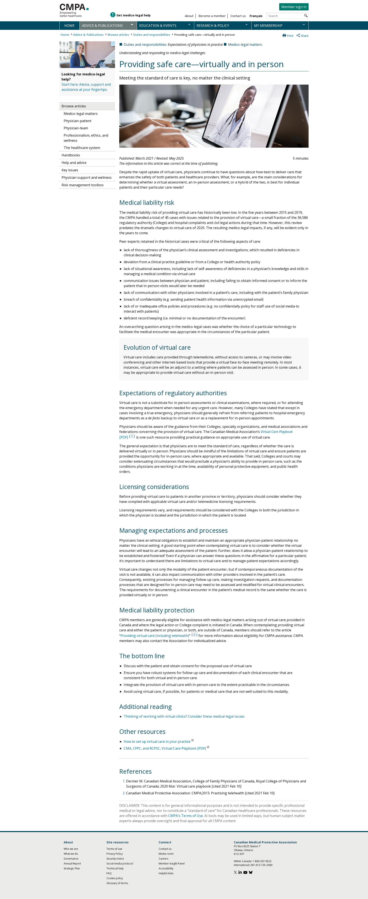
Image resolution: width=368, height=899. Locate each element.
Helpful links (166, 873)
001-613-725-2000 (261, 865)
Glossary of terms (117, 883)
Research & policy (213, 25)
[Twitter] (236, 873)
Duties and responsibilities (151, 35)
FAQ (109, 873)
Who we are (71, 849)
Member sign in (293, 6)
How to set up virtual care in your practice (157, 741)
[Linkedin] (241, 873)
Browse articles (118, 35)
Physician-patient (77, 120)
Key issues (70, 170)
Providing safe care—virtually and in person (204, 35)
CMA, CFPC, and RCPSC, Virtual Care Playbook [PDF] (165, 748)
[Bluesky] (251, 873)
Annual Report (72, 863)
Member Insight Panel (172, 863)
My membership (268, 25)
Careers (163, 858)
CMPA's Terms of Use (185, 815)
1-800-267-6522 (262, 861)
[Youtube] (245, 873)
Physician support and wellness (87, 177)
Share (305, 36)
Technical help (115, 868)
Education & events (157, 25)
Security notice (115, 858)
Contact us (165, 849)
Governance (71, 858)
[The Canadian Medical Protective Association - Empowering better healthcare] (74, 10)
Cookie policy (114, 878)
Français (256, 16)
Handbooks (71, 155)
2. (124, 793)
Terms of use (114, 849)
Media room (166, 854)
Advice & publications (102, 25)
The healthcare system (82, 147)
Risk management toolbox (83, 185)
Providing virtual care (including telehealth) (155, 635)
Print (290, 36)
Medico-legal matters (81, 113)
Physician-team (76, 128)
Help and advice (74, 162)
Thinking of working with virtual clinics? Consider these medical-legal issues (184, 716)
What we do (71, 854)
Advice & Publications (88, 35)
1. (124, 781)
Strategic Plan (72, 868)
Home (69, 25)
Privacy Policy (114, 854)
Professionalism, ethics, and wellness (86, 138)
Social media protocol (119, 863)
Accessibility (166, 868)
